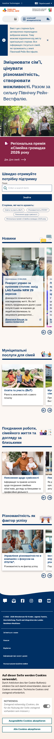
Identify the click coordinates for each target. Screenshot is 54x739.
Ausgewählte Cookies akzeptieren (27, 720)
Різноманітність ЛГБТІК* (37, 210)
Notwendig (11, 701)
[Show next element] (49, 332)
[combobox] (27, 188)
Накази (6, 640)
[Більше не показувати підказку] (47, 40)
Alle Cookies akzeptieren (27, 729)
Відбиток (7, 648)
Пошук (4, 183)
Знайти (27, 197)
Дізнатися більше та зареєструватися (16, 320)
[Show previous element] (43, 332)
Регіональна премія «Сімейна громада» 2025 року (26, 219)
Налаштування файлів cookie (15, 664)
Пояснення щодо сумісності (26, 214)
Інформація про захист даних (15, 656)
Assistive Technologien (11, 3)
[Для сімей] (10, 19)
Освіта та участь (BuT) (14, 210)
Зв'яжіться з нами (10, 633)
